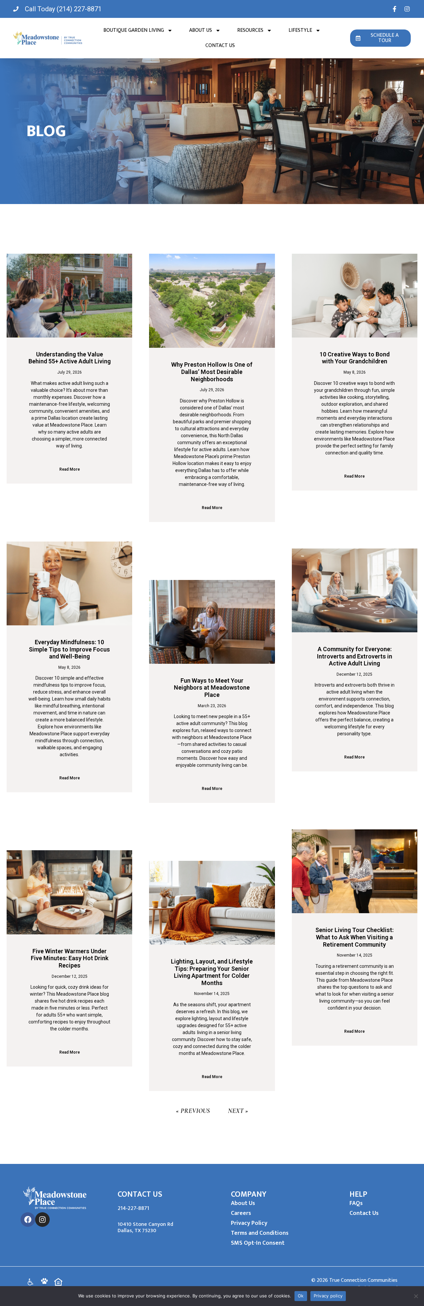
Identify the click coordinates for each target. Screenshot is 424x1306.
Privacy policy (328, 1295)
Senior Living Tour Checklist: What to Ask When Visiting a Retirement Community (354, 937)
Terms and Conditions (260, 1233)
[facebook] (394, 9)
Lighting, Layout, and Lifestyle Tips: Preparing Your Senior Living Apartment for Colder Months (212, 972)
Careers (241, 1213)
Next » (238, 1111)
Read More (69, 469)
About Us (200, 30)
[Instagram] (42, 1219)
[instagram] (407, 9)
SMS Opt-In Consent (258, 1243)
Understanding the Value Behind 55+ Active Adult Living (69, 358)
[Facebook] (28, 1219)
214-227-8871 (133, 1208)
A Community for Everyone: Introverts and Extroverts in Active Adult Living (354, 656)
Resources (250, 30)
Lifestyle (300, 30)
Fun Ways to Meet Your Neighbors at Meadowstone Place (212, 687)
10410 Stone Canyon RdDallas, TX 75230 (145, 1227)
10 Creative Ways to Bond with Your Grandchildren (355, 358)
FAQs (356, 1203)
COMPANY (248, 1194)
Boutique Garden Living (133, 30)
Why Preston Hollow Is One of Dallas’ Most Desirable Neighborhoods (211, 371)
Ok (301, 1295)
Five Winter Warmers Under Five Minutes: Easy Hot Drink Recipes (69, 958)
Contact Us (220, 45)
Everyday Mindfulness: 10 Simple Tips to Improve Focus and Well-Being (69, 649)
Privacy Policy (249, 1223)
